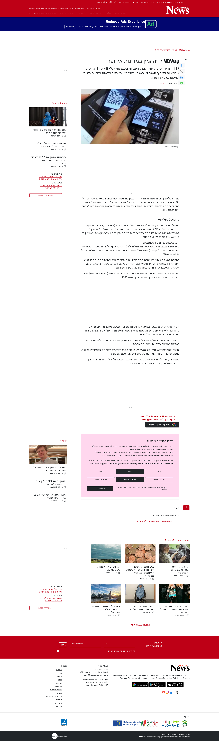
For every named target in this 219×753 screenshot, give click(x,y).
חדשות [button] (123, 13)
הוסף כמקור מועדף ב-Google (160, 424)
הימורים (48, 13)
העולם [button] (109, 13)
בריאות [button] (61, 13)
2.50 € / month (159, 480)
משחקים (127, 2)
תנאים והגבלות (56, 690)
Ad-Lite (100, 2)
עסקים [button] (102, 13)
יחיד (159, 472)
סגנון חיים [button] (80, 13)
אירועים (133, 2)
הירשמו (63, 645)
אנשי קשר (143, 2)
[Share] (64, 135)
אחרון (164, 2)
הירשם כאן (70, 27)
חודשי (130, 472)
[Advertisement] (130, 174)
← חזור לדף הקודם (45, 195)
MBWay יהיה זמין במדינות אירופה (171, 50)
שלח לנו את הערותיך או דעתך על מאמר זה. (155, 521)
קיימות (67, 13)
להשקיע (91, 13)
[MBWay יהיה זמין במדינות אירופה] (130, 116)
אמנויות (44, 9)
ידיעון (154, 2)
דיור (86, 13)
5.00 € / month (130, 480)
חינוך (92, 9)
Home (98, 9)
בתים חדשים (52, 9)
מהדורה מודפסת (179, 2)
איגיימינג (41, 13)
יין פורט (72, 13)
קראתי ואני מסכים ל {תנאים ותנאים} (121, 651)
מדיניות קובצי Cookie (53, 696)
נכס (96, 13)
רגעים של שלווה (34, 9)
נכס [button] (88, 9)
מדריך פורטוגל (33, 13)
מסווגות (169, 2)
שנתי (100, 472)
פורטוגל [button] (116, 13)
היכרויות (121, 2)
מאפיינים (159, 2)
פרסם (137, 2)
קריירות (149, 2)
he (108, 2)
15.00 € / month (101, 480)
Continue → (99, 489)
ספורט (54, 13)
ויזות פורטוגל (79, 9)
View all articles (140, 625)
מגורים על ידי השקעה (65, 9)
